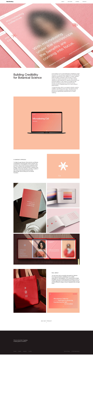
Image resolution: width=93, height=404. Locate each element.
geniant (25, 340)
